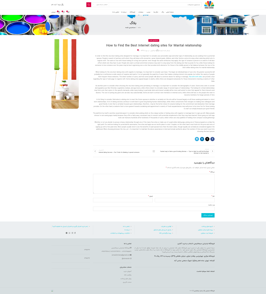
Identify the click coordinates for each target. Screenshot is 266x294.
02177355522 (126, 251)
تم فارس (153, 51)
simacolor (126, 259)
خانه (139, 28)
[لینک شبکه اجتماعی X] (207, 139)
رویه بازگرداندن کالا (165, 233)
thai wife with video (195, 77)
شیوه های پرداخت (207, 226)
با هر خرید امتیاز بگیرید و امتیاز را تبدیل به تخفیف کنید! (70, 226)
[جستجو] (88, 4)
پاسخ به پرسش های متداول (162, 230)
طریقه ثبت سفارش (207, 233)
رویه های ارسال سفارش (205, 230)
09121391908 (105, 251)
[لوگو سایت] (209, 5)
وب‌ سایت (211, 205)
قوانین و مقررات (166, 226)
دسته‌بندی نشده (130, 28)
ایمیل (150, 196)
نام (213, 196)
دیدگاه (212, 172)
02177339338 (115, 251)
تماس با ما (126, 226)
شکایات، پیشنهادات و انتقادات (120, 233)
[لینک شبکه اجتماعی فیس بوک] (212, 139)
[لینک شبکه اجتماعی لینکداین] (202, 139)
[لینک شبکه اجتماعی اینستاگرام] (72, 233)
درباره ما (127, 230)
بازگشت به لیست (154, 151)
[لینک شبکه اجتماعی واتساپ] (69, 233)
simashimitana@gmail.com (121, 255)
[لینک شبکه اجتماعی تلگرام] (197, 139)
